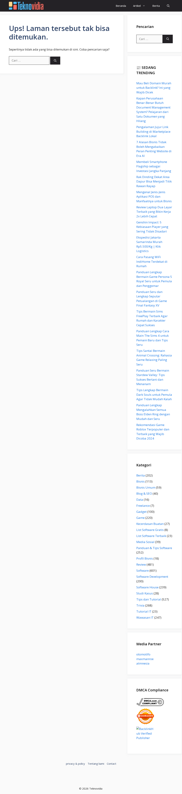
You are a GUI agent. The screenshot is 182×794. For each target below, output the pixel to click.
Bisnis (140, 481)
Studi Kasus (144, 593)
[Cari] (55, 61)
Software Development (152, 577)
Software (142, 570)
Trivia (140, 605)
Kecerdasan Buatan (150, 524)
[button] (168, 6)
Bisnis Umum (145, 487)
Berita (156, 5)
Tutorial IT (143, 611)
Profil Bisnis (144, 558)
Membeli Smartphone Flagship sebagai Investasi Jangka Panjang (153, 166)
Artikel (137, 5)
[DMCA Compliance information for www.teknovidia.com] (150, 705)
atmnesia (142, 663)
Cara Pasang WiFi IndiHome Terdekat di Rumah (151, 261)
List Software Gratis (150, 530)
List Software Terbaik (151, 536)
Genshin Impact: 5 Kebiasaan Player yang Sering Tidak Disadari (152, 226)
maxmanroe (145, 659)
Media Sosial (145, 542)
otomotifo (143, 654)
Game (140, 518)
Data (139, 499)
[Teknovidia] (26, 6)
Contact (111, 763)
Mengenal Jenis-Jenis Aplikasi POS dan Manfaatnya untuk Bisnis (154, 196)
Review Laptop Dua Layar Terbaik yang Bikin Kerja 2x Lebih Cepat (154, 211)
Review (141, 564)
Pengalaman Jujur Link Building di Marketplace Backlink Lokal (153, 131)
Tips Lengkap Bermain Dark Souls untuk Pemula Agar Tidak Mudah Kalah (154, 394)
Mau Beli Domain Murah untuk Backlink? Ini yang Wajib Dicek (153, 87)
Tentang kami (96, 763)
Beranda (121, 5)
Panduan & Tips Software (154, 548)
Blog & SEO (144, 493)
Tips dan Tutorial (148, 599)
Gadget (141, 512)
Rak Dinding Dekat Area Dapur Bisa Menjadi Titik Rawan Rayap (154, 181)
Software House (147, 587)
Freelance (143, 506)
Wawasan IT (145, 617)
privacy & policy (75, 763)
